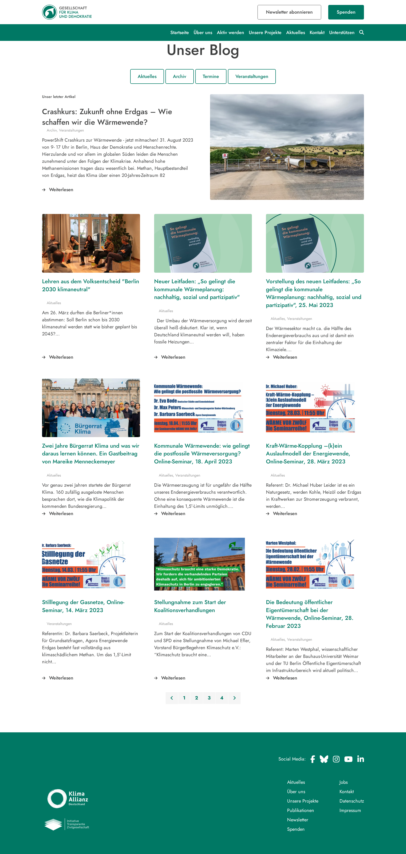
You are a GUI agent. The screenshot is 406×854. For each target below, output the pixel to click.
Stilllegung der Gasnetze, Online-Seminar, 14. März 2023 (83, 606)
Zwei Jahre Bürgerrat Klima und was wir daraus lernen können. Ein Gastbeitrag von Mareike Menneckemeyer (90, 454)
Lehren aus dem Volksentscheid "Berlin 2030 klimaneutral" (90, 285)
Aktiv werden (230, 32)
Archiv (179, 76)
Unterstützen (342, 32)
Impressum (350, 810)
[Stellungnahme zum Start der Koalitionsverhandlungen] (203, 564)
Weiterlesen (61, 189)
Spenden (346, 12)
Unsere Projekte (265, 32)
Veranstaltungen (251, 76)
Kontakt (317, 32)
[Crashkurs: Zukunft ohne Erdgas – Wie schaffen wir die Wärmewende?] (287, 147)
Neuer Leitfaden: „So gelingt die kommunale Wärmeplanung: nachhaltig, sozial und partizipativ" (197, 289)
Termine (211, 76)
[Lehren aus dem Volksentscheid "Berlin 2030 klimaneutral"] (91, 243)
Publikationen (300, 810)
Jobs (344, 782)
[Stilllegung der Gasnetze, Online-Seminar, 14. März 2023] (91, 564)
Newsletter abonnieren (289, 12)
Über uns (203, 32)
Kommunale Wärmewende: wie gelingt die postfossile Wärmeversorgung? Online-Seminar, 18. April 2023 (202, 454)
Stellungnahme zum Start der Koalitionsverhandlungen (190, 606)
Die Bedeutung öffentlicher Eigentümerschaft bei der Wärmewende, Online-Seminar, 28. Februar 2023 (309, 614)
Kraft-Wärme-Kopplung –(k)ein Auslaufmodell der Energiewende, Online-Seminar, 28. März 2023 (308, 454)
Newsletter (297, 819)
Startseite (179, 32)
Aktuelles (295, 32)
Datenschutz (352, 801)
